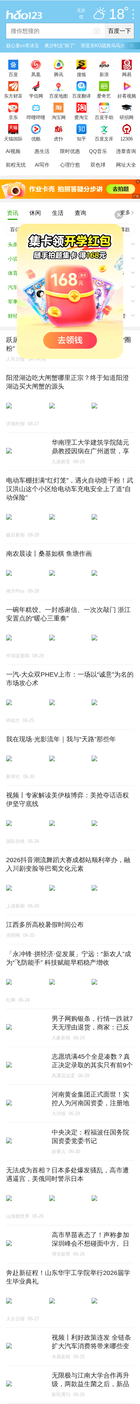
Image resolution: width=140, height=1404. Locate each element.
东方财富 (13, 95)
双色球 (98, 165)
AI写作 (42, 165)
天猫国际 (13, 138)
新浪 (104, 74)
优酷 (36, 138)
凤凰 (36, 74)
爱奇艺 (104, 95)
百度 (13, 74)
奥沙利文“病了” (60, 45)
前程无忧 (16, 165)
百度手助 (104, 117)
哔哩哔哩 (36, 117)
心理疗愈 (70, 165)
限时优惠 (70, 151)
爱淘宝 (81, 117)
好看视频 (126, 95)
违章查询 (126, 151)
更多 (125, 212)
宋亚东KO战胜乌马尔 (103, 45)
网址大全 (126, 165)
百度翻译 (81, 95)
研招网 (127, 117)
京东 (13, 117)
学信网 (36, 95)
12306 (126, 138)
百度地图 (58, 95)
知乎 (81, 138)
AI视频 (13, 151)
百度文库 (104, 138)
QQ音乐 (98, 151)
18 (117, 14)
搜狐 (81, 74)
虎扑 (58, 138)
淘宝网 (59, 117)
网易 (126, 74)
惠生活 (42, 151)
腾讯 (58, 74)
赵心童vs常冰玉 (22, 45)
